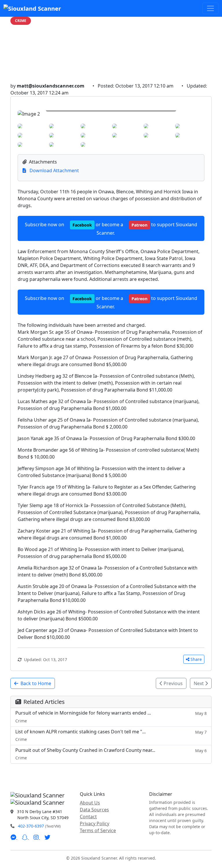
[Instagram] (37, 837)
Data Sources (94, 809)
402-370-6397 (31, 826)
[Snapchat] (25, 837)
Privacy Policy (94, 823)
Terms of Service (98, 830)
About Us (90, 803)
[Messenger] (13, 837)
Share (196, 659)
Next (199, 683)
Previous (172, 683)
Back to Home (36, 683)
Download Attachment (53, 170)
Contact (88, 816)
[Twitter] (47, 837)
